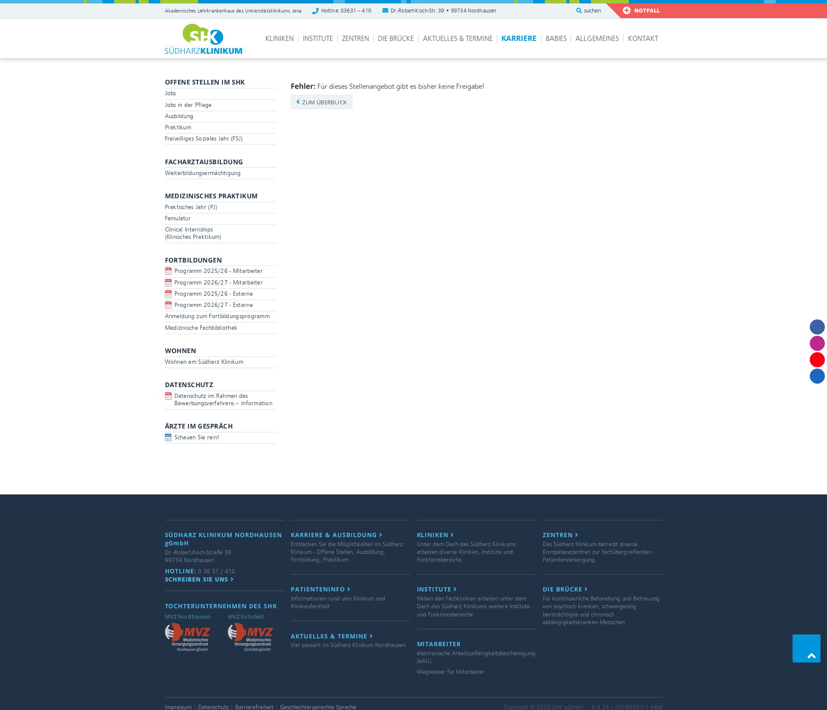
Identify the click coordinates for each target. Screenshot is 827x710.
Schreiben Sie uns (198, 579)
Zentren (355, 38)
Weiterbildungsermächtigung (203, 173)
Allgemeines (597, 38)
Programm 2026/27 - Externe (213, 305)
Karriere (519, 38)
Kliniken (279, 38)
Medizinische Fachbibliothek (201, 328)
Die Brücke (396, 38)
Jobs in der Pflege (188, 105)
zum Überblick (324, 102)
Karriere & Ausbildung (335, 535)
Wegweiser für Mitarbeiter (451, 672)
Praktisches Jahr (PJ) (191, 207)
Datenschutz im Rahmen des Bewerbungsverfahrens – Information (223, 400)
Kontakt (643, 38)
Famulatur (178, 218)
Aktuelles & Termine (458, 38)
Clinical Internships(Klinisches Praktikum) (193, 233)
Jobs (170, 93)
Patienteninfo (319, 589)
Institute (318, 38)
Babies (556, 38)
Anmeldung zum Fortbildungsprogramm (217, 316)
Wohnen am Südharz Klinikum (204, 362)
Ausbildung (179, 116)
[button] (807, 649)
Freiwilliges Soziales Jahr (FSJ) (204, 138)
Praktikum (178, 127)
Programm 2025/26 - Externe (213, 294)
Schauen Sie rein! (197, 437)
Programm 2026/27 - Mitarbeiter (218, 282)
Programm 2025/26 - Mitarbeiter (218, 271)
